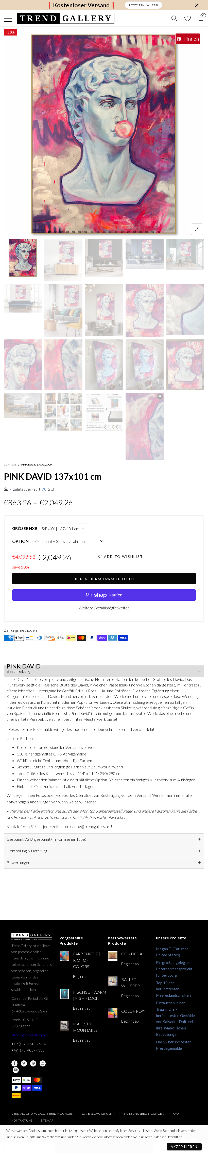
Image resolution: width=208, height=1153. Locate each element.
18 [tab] (152, 232)
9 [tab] (98, 232)
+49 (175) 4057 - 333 (27, 1050)
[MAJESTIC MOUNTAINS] (64, 1025)
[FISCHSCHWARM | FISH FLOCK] (64, 994)
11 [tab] (110, 232)
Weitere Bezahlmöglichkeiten (104, 607)
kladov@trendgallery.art (29, 1035)
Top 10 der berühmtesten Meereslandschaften (173, 989)
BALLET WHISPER (130, 982)
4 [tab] (67, 232)
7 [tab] (85, 232)
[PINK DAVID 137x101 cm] (104, 135)
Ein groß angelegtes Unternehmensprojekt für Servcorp (174, 968)
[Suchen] (174, 18)
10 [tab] (104, 232)
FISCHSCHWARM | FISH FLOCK (86, 995)
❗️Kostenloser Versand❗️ (81, 5)
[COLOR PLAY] (112, 1013)
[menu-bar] (9, 18)
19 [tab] (159, 232)
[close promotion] (196, 5)
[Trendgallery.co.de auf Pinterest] (33, 1063)
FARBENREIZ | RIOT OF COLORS (86, 960)
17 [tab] (146, 232)
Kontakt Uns (21, 1120)
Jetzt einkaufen (144, 5)
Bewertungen (18, 862)
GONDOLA (131, 953)
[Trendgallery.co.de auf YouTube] (16, 1070)
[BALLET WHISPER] (112, 981)
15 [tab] (134, 232)
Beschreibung (18, 671)
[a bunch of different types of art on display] (104, 412)
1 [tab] (49, 232)
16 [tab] (140, 232)
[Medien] (197, 229)
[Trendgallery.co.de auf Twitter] (24, 1063)
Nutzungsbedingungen (144, 1113)
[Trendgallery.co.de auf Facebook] (14, 1063)
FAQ (176, 1113)
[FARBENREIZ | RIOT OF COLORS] (64, 955)
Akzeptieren (184, 1147)
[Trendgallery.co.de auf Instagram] (43, 1063)
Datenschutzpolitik (98, 1113)
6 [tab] (79, 232)
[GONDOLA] (112, 955)
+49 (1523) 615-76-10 (28, 1044)
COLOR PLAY (133, 1011)
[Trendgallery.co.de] (65, 18)
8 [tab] (92, 232)
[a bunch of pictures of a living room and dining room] (63, 412)
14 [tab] (128, 232)
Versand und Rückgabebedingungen (42, 1113)
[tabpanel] (104, 135)
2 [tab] (55, 232)
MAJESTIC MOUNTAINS (85, 1026)
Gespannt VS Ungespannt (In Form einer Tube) (46, 839)
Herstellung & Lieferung (27, 850)
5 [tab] (73, 232)
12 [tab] (116, 232)
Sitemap (47, 1120)
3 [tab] (61, 232)
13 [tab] (122, 232)
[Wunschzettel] (187, 18)
